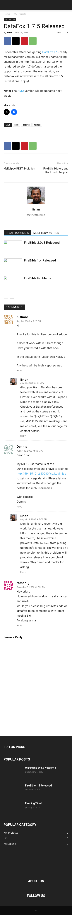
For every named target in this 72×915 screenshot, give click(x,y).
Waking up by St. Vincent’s (40, 767)
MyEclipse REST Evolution (19, 168)
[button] (6, 5)
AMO (21, 91)
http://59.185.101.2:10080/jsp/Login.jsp (41, 473)
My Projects (20, 13)
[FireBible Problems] (13, 282)
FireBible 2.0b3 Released (42, 242)
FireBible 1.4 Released (40, 260)
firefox (37, 124)
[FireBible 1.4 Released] (13, 264)
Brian (9, 32)
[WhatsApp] (33, 41)
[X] (16, 41)
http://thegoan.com (36, 214)
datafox (26, 124)
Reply (19, 370)
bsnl (16, 124)
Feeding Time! (33, 803)
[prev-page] (6, 296)
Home (7, 13)
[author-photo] (36, 204)
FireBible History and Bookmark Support (55, 170)
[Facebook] (7, 41)
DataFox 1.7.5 (50, 52)
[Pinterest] (24, 41)
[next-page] (12, 296)
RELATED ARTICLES (17, 232)
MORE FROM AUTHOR (46, 232)
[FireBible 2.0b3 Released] (13, 247)
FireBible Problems (37, 278)
